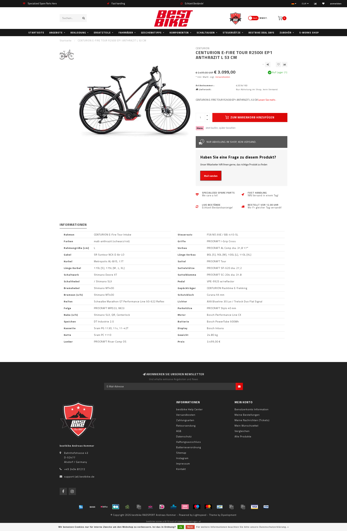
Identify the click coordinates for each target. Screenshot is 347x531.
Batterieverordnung (188, 447)
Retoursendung (186, 425)
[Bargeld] (127, 506)
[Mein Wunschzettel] (323, 3)
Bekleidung (78, 32)
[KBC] (173, 506)
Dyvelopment (228, 515)
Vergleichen (242, 431)
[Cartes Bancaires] (115, 506)
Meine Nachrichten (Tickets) (252, 420)
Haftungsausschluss (188, 442)
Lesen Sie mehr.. (267, 100)
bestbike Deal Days (261, 32)
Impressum (183, 463)
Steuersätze (232, 32)
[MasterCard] (208, 506)
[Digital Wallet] (138, 506)
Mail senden (211, 176)
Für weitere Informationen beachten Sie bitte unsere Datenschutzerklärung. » (242, 527)
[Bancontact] (219, 506)
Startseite (36, 32)
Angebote (56, 32)
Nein (190, 527)
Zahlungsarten (185, 420)
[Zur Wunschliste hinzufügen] (278, 64)
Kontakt (181, 469)
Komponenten (179, 32)
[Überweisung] (92, 506)
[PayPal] (231, 506)
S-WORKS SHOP (309, 32)
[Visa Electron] (266, 506)
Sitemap (181, 453)
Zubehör (285, 32)
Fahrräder (126, 32)
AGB (178, 431)
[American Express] (80, 506)
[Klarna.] (185, 506)
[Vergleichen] (315, 3)
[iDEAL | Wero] (161, 506)
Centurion (202, 48)
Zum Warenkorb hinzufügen (252, 117)
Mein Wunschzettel (246, 425)
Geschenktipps (151, 32)
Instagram (182, 458)
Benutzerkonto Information (252, 409)
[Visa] (254, 506)
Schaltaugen (206, 32)
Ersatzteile (102, 32)
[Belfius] (104, 506)
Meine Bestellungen (247, 415)
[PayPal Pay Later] (242, 506)
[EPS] (150, 506)
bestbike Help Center (189, 409)
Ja (180, 527)
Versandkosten (222, 76)
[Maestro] (196, 506)
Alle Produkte (243, 436)
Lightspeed (199, 515)
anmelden (336, 3)
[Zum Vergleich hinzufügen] (284, 64)
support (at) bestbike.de (79, 476)
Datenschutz (184, 436)
